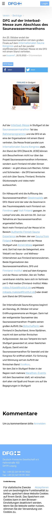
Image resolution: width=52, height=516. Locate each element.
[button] (14, 69)
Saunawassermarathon (16, 129)
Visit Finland (25, 210)
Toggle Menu (4, 3)
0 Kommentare (35, 55)
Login (45, 3)
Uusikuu (25, 364)
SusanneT (11, 55)
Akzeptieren (42, 487)
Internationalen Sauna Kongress (21, 146)
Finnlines (8, 210)
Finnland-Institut (13, 270)
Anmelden (40, 423)
